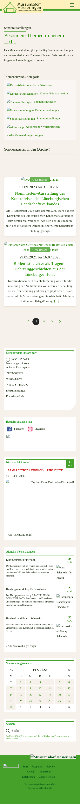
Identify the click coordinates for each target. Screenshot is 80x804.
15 (20, 694)
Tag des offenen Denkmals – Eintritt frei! (34, 470)
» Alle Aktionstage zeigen (19, 534)
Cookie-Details (47, 776)
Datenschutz (28, 776)
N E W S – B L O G (17, 384)
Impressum (45, 771)
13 (69, 688)
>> (69, 670)
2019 (37, 158)
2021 (58, 158)
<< (11, 670)
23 (30, 700)
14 (11, 694)
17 (40, 694)
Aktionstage (33, 126)
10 (40, 688)
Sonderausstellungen (48, 118)
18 (49, 694)
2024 (25, 163)
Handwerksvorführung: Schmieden (24, 618)
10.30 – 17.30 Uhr (20, 359)
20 (69, 694)
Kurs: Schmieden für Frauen (21, 559)
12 (59, 688)
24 (40, 700)
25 (49, 700)
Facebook (18, 428)
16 (30, 694)
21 (11, 700)
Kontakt (31, 771)
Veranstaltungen (14, 378)
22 (20, 700)
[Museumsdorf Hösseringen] (22, 11)
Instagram (39, 428)
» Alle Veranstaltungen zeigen (25, 135)
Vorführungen (51, 126)
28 (11, 707)
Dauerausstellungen (47, 110)
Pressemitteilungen (15, 390)
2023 (14, 163)
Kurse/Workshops (43, 85)
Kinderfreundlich (15, 396)
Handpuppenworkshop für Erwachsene (26, 589)
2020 (48, 158)
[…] (56, 301)
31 (11, 682)
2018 (27, 158)
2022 (69, 158)
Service (50, 766)
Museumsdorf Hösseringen (38, 784)
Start (25, 766)
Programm (37, 766)
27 (69, 700)
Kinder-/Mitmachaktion (54, 93)
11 (50, 688)
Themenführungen (45, 101)
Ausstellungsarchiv (58, 163)
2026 (35, 163)
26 (59, 700)
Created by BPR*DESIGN (40, 788)
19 (59, 694)
